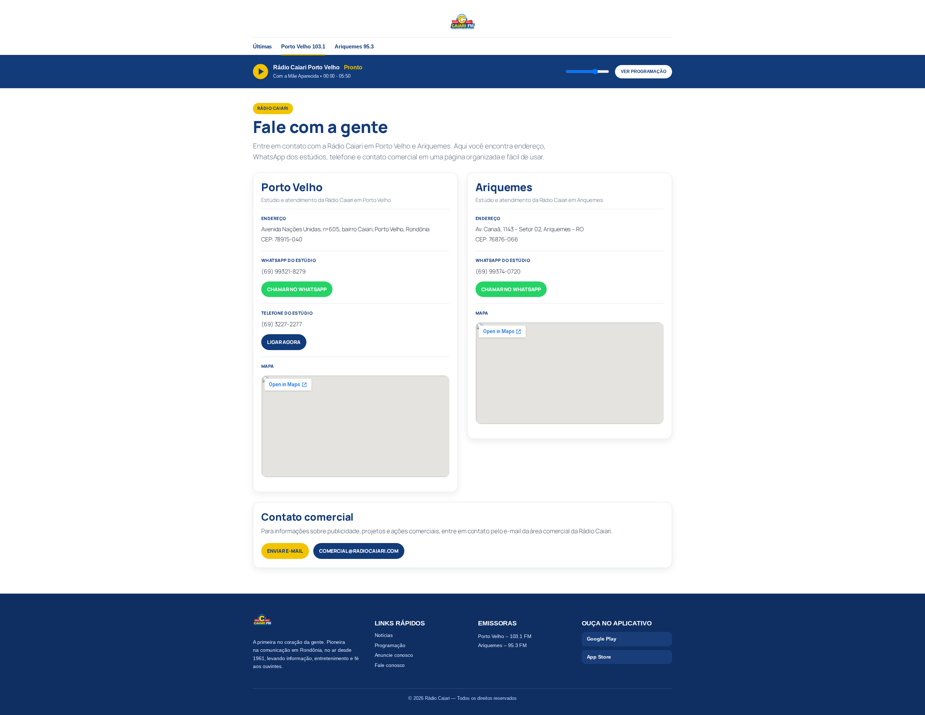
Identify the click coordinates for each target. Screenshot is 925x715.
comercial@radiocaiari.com (359, 550)
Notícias (384, 635)
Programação (390, 645)
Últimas (262, 46)
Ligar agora (284, 342)
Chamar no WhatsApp (297, 289)
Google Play (601, 639)
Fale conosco (390, 665)
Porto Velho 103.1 (303, 46)
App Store (599, 657)
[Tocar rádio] (260, 71)
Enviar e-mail (285, 550)
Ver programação (643, 71)
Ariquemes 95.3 (354, 46)
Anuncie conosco (394, 655)
